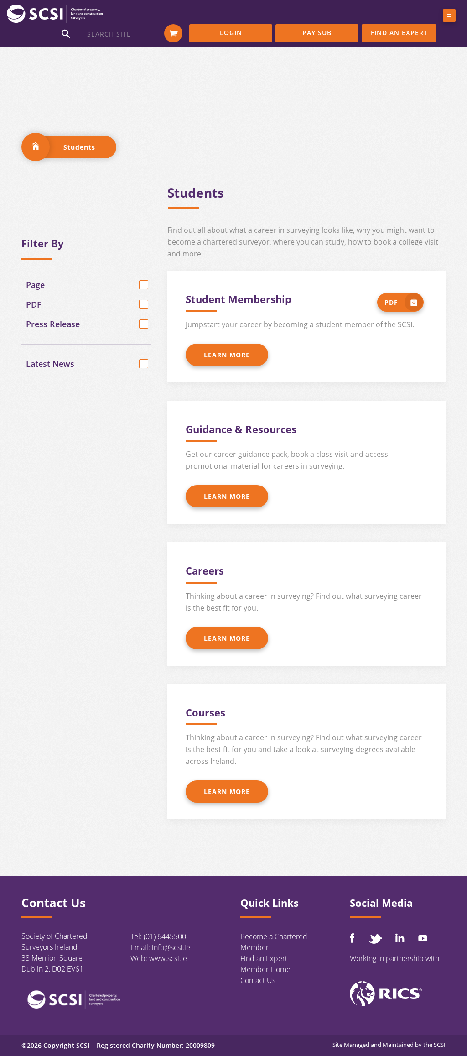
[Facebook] (352, 938)
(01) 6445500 (165, 936)
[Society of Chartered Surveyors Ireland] (55, 13)
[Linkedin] (400, 937)
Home (35, 147)
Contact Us (257, 980)
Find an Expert (399, 32)
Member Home (265, 969)
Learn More (227, 354)
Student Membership (238, 299)
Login (231, 32)
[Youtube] (422, 938)
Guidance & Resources (241, 429)
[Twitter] (375, 938)
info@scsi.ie (171, 947)
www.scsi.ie (168, 958)
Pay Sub (317, 32)
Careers (205, 570)
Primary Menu (449, 17)
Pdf (391, 302)
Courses (205, 712)
